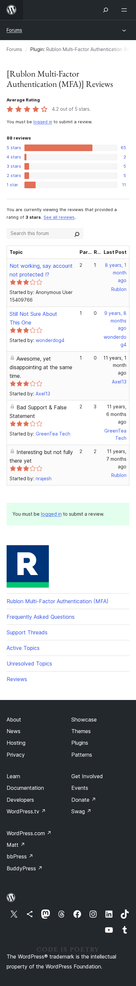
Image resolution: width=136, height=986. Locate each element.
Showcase (84, 719)
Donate (83, 799)
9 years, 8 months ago (115, 320)
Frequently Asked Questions (41, 616)
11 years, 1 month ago (114, 365)
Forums (14, 30)
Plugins (79, 742)
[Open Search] (105, 10)
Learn (13, 776)
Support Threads (27, 632)
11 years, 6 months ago (116, 414)
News (13, 731)
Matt (16, 844)
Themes (81, 731)
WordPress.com (29, 833)
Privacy (16, 754)
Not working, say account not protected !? (41, 270)
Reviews (17, 679)
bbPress (20, 856)
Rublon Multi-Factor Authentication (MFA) (58, 601)
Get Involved (87, 776)
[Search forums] (77, 233)
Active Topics (23, 648)
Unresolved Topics (29, 663)
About (14, 719)
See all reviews (59, 217)
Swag (81, 811)
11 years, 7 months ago (116, 458)
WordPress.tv (26, 811)
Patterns (81, 754)
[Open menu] (125, 10)
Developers (20, 799)
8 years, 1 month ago (115, 272)
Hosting (16, 742)
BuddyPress (25, 868)
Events (79, 787)
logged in (42, 121)
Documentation (25, 787)
